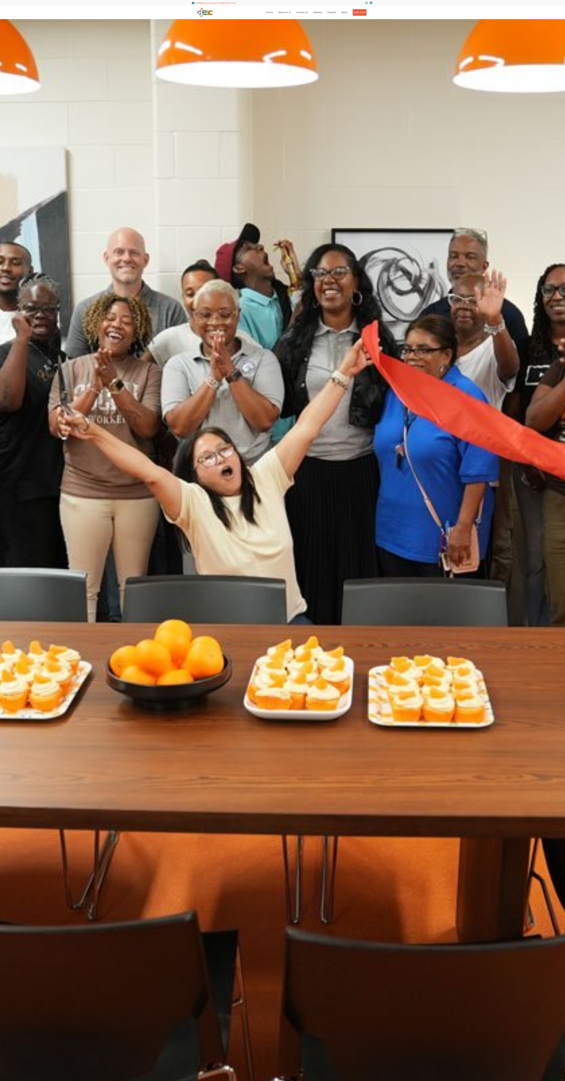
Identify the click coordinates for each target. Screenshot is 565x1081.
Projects (331, 12)
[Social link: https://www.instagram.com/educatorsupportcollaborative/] (366, 3)
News (344, 12)
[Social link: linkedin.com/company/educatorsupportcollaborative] (371, 3)
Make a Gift (359, 12)
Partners (317, 12)
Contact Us (302, 12)
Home (269, 12)
